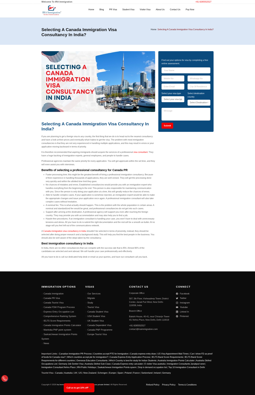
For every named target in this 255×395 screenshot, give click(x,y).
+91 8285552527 (203, 2)
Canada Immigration (53, 293)
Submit (167, 126)
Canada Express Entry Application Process (130, 357)
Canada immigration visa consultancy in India (65, 231)
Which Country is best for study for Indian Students (132, 360)
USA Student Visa (96, 316)
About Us (160, 9)
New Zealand (89, 373)
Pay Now (190, 9)
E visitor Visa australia (154, 364)
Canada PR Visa (52, 298)
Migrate (91, 298)
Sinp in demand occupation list (152, 367)
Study (90, 302)
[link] (79, 387)
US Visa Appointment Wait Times (173, 354)
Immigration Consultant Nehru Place (58, 367)
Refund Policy (152, 385)
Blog (101, 9)
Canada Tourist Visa (53, 302)
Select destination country (196, 95)
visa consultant (140, 152)
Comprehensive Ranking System (60, 316)
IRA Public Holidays (86, 367)
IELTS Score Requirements (57, 321)
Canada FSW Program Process (59, 307)
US (80, 373)
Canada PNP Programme (99, 330)
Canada (59, 373)
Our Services (94, 293)
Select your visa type (171, 93)
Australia (68, 373)
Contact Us (175, 9)
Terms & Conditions (187, 385)
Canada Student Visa (97, 311)
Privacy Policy (168, 385)
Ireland (157, 373)
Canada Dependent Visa (99, 325)
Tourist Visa (93, 307)
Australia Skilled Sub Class (98, 364)
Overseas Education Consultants (91, 360)
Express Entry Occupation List (59, 311)
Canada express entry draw (143, 354)
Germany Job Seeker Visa (71, 364)
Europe (112, 373)
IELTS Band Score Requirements (167, 357)
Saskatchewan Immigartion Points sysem (117, 367)
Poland (128, 373)
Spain (120, 373)
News (46, 343)
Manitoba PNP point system (57, 330)
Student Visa (128, 9)
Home (91, 9)
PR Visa (113, 9)
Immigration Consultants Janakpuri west (186, 364)
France (136, 373)
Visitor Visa (145, 9)
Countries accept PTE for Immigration (110, 354)
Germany (166, 373)
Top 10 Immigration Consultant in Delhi (186, 367)
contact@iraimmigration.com (143, 329)
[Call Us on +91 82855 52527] (4, 378)
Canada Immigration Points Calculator (62, 325)
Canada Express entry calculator (127, 364)
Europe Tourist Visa (97, 334)
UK (75, 373)
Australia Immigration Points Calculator (176, 360)
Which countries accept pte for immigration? (87, 357)
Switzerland (146, 373)
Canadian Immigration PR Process (75, 354)
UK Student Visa (95, 321)
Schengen (102, 373)
